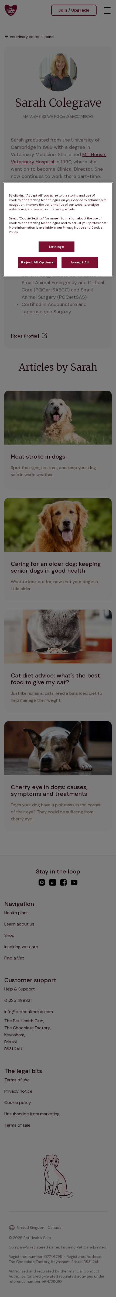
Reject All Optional (37, 262)
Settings (56, 247)
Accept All (80, 262)
